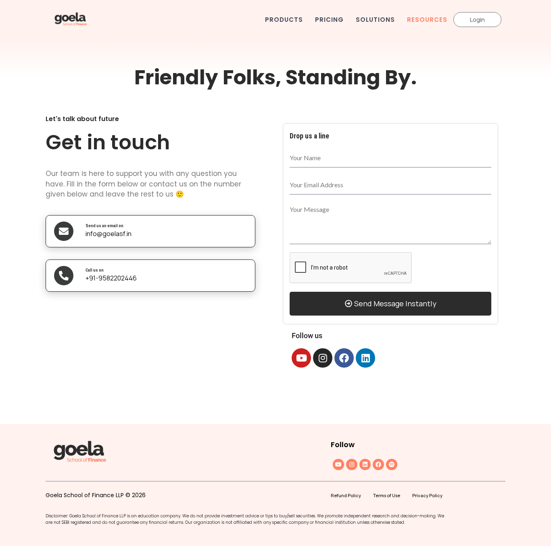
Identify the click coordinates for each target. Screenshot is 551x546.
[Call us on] (63, 275)
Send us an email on (104, 225)
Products (284, 19)
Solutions (375, 19)
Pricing (329, 19)
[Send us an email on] (63, 231)
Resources (427, 19)
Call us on (95, 270)
